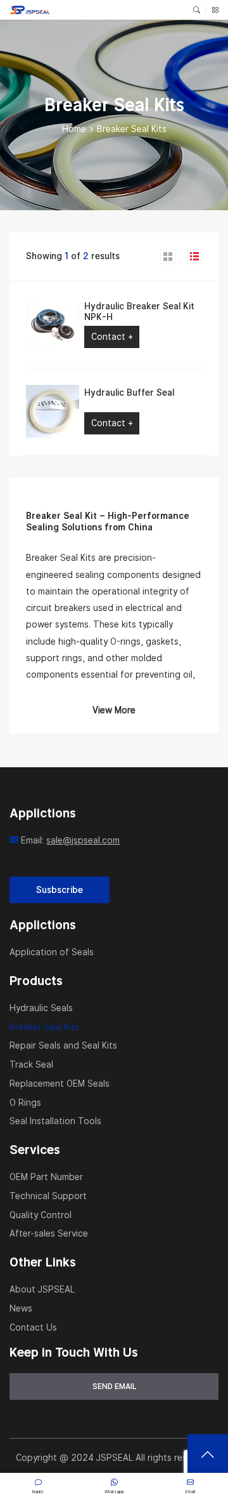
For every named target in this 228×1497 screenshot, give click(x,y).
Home (74, 129)
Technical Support (48, 1196)
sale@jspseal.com (83, 840)
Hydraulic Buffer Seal (129, 392)
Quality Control (41, 1215)
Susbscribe (59, 890)
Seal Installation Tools (55, 1121)
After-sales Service (49, 1233)
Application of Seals (52, 952)
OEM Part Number (46, 1177)
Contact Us (33, 1327)
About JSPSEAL (42, 1289)
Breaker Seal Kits (44, 1027)
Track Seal (31, 1064)
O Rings (25, 1103)
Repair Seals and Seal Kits (63, 1045)
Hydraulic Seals (41, 1008)
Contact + (112, 337)
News (21, 1308)
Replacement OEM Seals (60, 1083)
